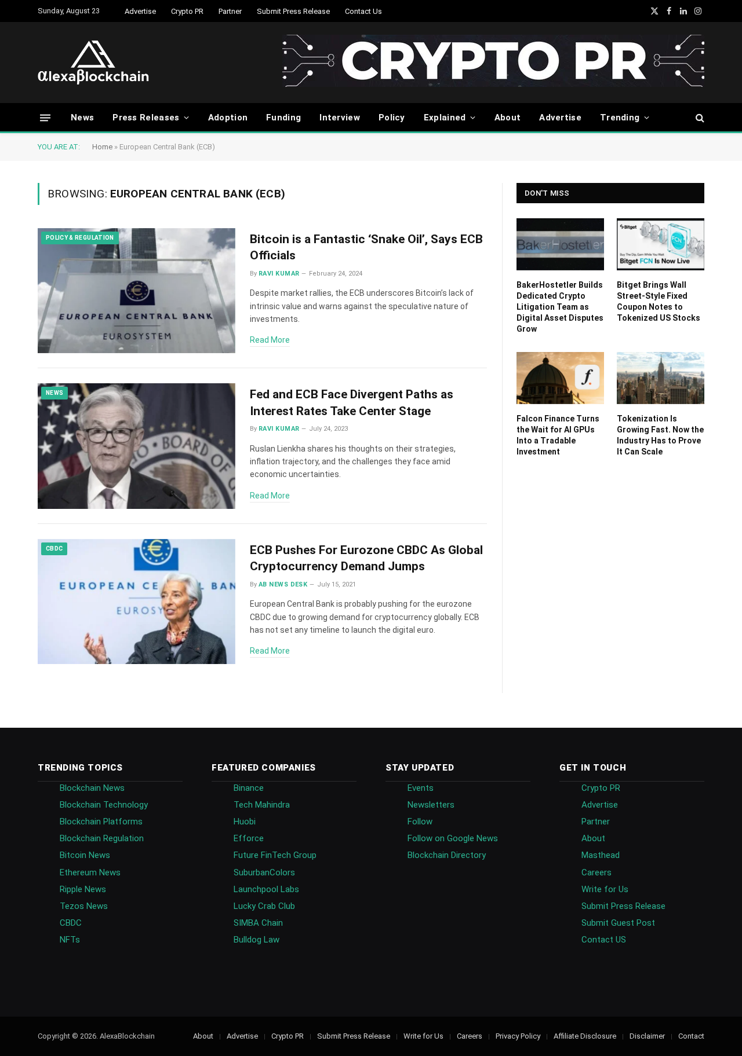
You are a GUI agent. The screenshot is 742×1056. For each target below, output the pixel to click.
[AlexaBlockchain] (93, 62)
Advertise (140, 11)
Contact (691, 1036)
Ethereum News (90, 872)
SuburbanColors (264, 872)
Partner (230, 11)
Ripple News (83, 889)
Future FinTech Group (275, 855)
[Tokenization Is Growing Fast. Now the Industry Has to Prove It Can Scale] (660, 378)
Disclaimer (647, 1036)
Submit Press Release (293, 11)
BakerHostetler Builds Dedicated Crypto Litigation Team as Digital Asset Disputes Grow (560, 306)
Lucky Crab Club (264, 906)
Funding (283, 117)
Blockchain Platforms (101, 821)
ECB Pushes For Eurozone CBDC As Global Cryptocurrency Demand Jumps (366, 558)
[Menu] (45, 117)
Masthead (600, 855)
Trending (619, 117)
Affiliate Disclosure (585, 1036)
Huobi (245, 821)
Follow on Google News (453, 838)
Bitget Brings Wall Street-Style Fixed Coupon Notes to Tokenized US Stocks (658, 301)
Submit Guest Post (618, 923)
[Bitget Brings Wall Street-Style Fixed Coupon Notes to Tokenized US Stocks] (660, 244)
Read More (270, 339)
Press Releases (145, 117)
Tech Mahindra (262, 805)
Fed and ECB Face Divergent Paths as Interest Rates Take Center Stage (351, 402)
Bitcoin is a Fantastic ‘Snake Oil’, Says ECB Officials (366, 247)
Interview (339, 117)
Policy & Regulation (80, 237)
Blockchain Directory (447, 855)
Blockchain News (92, 788)
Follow (420, 821)
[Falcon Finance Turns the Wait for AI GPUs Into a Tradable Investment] (560, 378)
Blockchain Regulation (102, 838)
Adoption (228, 117)
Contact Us (363, 11)
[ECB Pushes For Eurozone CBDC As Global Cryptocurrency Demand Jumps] (136, 602)
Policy (392, 117)
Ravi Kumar (279, 273)
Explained (445, 117)
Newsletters (431, 805)
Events (421, 788)
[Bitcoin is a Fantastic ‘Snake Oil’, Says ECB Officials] (136, 291)
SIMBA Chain (258, 923)
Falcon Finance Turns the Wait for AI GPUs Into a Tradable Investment (558, 435)
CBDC (54, 548)
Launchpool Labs (266, 889)
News (82, 117)
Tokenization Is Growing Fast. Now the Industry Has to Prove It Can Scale (660, 435)
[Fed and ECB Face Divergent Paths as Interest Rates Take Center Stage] (136, 446)
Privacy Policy (518, 1036)
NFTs (70, 939)
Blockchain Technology (104, 805)
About (507, 117)
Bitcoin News (85, 855)
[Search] (698, 118)
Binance (249, 788)
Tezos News (84, 906)
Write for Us (604, 889)
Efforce (249, 838)
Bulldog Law (256, 939)
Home (102, 146)
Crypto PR (187, 11)
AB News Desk (283, 584)
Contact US (603, 939)
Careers (596, 872)
